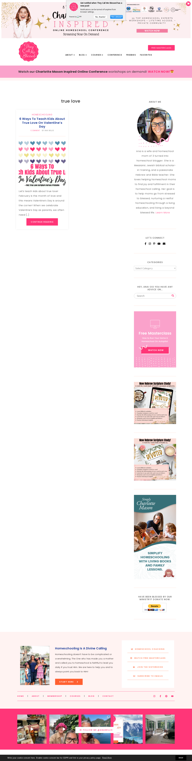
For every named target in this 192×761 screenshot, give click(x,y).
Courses (96, 55)
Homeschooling (42, 114)
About (69, 55)
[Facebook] (145, 243)
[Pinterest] (154, 243)
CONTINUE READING (42, 221)
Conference (115, 55)
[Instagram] (150, 243)
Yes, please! (116, 17)
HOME (20, 696)
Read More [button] (107, 758)
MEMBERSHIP (54, 696)
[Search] (172, 295)
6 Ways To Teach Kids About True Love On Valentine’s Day (42, 123)
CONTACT (108, 696)
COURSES (75, 696)
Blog (82, 55)
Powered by (73, 17)
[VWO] (80, 17)
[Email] (164, 243)
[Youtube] (172, 696)
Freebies (131, 55)
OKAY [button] (181, 758)
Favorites (146, 55)
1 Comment (35, 130)
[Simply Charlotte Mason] (155, 578)
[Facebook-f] (160, 696)
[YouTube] (159, 243)
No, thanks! (100, 17)
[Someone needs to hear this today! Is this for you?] (64, 729)
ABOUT (35, 696)
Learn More (163, 212)
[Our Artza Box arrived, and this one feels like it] (32, 729)
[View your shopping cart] (188, 3)
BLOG (91, 696)
